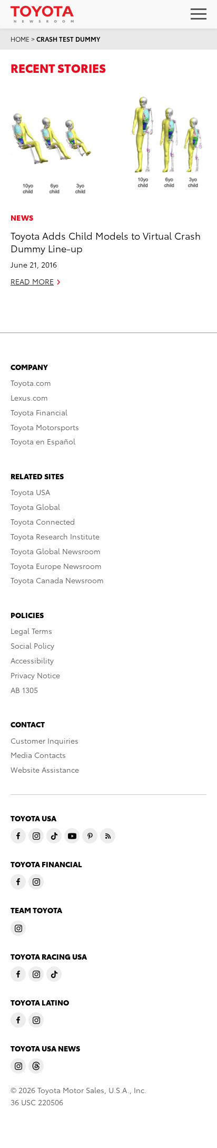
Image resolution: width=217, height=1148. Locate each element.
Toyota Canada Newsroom (57, 580)
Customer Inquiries (44, 740)
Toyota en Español (43, 441)
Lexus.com (29, 397)
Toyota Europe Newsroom (56, 566)
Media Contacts (38, 754)
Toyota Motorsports (45, 427)
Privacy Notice (35, 675)
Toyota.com (31, 382)
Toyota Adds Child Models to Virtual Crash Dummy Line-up (106, 241)
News (22, 217)
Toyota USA (30, 492)
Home (20, 38)
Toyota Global (35, 506)
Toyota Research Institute (55, 536)
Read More (32, 281)
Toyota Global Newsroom (56, 551)
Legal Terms (31, 630)
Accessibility (32, 660)
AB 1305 (24, 690)
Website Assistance (45, 769)
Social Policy (32, 645)
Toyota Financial (39, 412)
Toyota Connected (43, 521)
